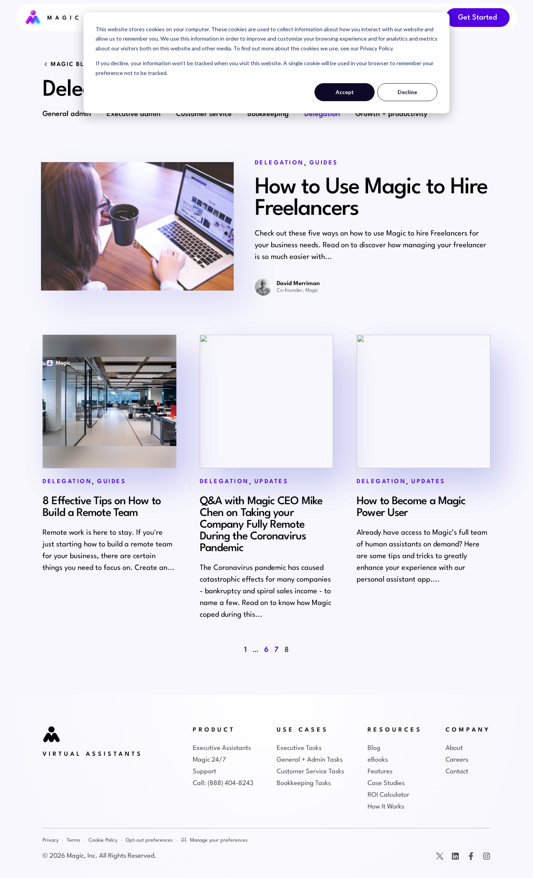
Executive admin (133, 114)
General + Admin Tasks (310, 760)
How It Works (386, 806)
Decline (407, 92)
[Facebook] (471, 856)
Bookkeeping (268, 114)
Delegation (322, 114)
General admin (67, 114)
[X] (440, 856)
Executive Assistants (222, 748)
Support (204, 771)
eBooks (378, 760)
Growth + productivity (391, 114)
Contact (457, 771)
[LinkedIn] (455, 856)
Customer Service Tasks (310, 771)
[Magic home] (52, 735)
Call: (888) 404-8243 (223, 783)
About (454, 748)
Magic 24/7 (209, 760)
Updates (271, 482)
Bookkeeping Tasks (304, 783)
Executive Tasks (299, 748)
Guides (323, 163)
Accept (345, 92)
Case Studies (386, 783)
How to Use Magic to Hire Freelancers (371, 198)
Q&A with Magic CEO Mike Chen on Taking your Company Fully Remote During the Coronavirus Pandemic (261, 525)
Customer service (204, 114)
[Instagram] (486, 856)
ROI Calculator (388, 795)
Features (380, 771)
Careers (457, 760)
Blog (374, 748)
